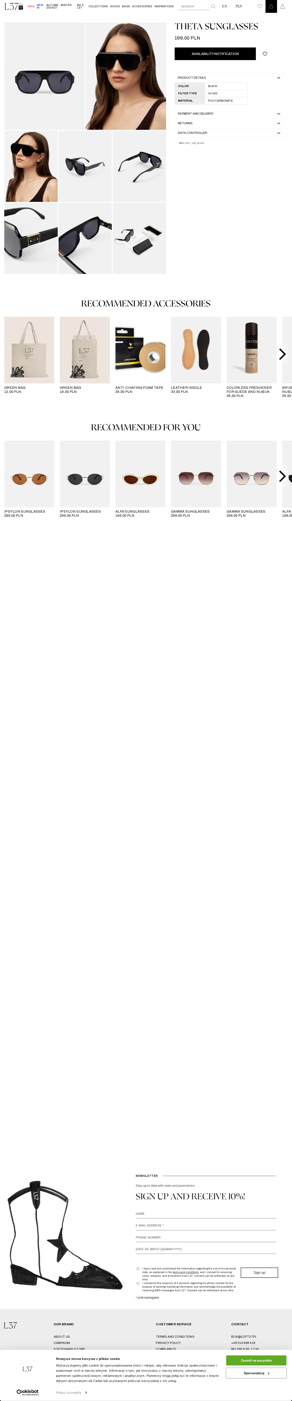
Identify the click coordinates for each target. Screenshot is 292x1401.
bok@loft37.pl (244, 1336)
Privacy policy (168, 1343)
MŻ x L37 (80, 6)
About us (62, 1336)
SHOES (115, 6)
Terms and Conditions (175, 1336)
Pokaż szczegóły (68, 1392)
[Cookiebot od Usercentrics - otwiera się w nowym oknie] (27, 1392)
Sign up (259, 1272)
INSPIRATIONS (164, 6)
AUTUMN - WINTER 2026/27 (59, 6)
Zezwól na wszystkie (256, 1360)
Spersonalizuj (254, 1373)
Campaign (62, 1343)
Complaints (166, 1349)
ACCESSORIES (142, 6)
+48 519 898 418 (243, 1343)
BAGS (126, 6)
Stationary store (69, 1349)
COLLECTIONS (98, 6)
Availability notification (215, 54)
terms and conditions (186, 1272)
